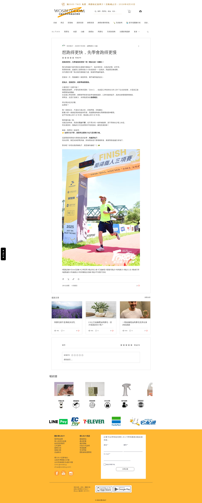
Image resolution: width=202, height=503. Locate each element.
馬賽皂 (100, 32)
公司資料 (57, 446)
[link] (129, 11)
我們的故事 (58, 439)
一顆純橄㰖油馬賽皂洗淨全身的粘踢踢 (134, 323)
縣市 (125, 445)
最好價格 (83, 443)
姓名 (105, 445)
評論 (3, 254)
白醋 (82, 32)
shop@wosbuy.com (62, 467)
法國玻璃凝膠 (125, 32)
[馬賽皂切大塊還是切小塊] (101, 309)
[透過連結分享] (73, 279)
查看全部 (147, 297)
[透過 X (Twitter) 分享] (68, 279)
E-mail (106, 454)
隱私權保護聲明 (85, 452)
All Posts (56, 32)
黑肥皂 (66, 32)
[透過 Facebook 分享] (63, 279)
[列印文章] (79, 279)
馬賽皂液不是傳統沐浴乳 (64, 322)
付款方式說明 (85, 446)
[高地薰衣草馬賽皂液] (67, 309)
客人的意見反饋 (60, 441)
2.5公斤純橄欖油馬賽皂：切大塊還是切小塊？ (100, 323)
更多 (135, 32)
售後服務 (83, 448)
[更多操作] (138, 46)
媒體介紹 (57, 448)
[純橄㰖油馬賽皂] (135, 309)
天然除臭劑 (111, 32)
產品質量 (83, 441)
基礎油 (91, 32)
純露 (75, 32)
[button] (80, 22)
